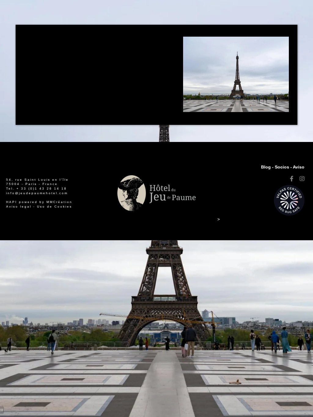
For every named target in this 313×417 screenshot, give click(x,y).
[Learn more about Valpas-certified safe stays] (289, 200)
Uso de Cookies (54, 206)
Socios (282, 167)
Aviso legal (18, 206)
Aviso (298, 167)
